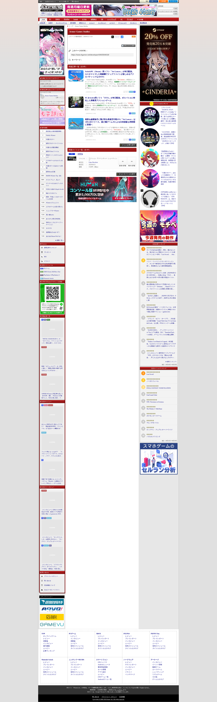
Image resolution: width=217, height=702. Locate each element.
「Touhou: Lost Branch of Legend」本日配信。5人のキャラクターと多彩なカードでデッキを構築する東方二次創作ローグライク (161, 344)
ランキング (173, 1)
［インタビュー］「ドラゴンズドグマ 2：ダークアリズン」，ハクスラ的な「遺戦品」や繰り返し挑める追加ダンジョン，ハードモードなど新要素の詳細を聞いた (52, 567)
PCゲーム (47, 268)
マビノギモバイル (153, 423)
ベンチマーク (130, 674)
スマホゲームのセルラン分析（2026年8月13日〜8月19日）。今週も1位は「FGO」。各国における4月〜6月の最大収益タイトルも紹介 (161, 275)
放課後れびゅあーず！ (53, 232)
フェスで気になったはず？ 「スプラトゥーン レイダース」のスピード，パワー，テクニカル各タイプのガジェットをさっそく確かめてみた (52, 454)
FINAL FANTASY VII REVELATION (159, 388)
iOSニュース (102, 662)
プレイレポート (103, 638)
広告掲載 (122, 696)
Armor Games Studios (51, 95)
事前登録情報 (103, 667)
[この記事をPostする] (112, 37)
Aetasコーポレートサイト (52, 589)
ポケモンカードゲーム (154, 416)
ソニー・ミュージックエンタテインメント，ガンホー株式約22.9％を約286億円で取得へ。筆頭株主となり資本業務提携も (161, 264)
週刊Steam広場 (50, 171)
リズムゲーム (157, 674)
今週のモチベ (50, 139)
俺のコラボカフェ (51, 193)
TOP (43, 20)
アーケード (155, 660)
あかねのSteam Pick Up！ (54, 236)
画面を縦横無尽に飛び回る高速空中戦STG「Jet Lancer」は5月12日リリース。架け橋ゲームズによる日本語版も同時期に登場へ (110, 122)
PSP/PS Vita (155, 634)
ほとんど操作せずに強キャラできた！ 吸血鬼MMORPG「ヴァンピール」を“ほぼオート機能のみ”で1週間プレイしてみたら (52, 426)
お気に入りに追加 (128, 45)
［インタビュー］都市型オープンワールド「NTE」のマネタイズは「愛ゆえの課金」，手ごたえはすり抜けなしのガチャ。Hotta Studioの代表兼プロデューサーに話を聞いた (161, 355)
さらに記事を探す (128, 145)
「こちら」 (119, 690)
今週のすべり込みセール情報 (54, 167)
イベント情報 (157, 665)
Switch (75, 19)
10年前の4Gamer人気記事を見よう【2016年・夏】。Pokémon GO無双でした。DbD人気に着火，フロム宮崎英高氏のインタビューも (52, 396)
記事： (58, 97)
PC (50, 19)
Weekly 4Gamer (50, 135)
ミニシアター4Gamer (52, 210)
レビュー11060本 (46, 15)
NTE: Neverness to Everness (155, 402)
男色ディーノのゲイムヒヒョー (54, 156)
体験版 (45, 641)
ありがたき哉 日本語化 (53, 218)
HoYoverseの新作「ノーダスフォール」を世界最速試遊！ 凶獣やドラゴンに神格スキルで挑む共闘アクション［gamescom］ (161, 309)
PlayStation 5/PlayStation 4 (52, 275)
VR (102, 19)
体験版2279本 (58, 15)
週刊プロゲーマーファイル (54, 143)
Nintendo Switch (48, 278)
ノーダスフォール (153, 381)
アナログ (130, 19)
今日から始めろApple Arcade (55, 189)
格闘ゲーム (156, 667)
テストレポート (131, 665)
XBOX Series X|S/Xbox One (52, 271)
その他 (154, 677)
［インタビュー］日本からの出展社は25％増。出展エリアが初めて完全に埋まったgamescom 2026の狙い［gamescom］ (52, 512)
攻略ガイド (82, 23)
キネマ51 (49, 228)
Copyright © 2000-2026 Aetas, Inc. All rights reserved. (108, 699)
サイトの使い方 (64, 1)
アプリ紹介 (102, 672)
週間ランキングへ (172, 361)
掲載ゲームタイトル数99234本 (51, 13)
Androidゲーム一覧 (105, 679)
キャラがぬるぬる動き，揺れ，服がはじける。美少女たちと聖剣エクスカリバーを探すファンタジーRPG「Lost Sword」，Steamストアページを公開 (161, 252)
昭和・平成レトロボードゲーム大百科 (54, 198)
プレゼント (133, 23)
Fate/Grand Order (152, 395)
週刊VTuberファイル (52, 151)
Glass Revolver (93, 162)
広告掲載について (49, 585)
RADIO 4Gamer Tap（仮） (54, 175)
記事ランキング (49, 651)
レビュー (92, 23)
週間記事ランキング (50, 247)
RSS (41, 1)
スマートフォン (102, 660)
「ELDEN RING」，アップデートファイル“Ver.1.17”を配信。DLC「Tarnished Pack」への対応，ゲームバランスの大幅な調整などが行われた (161, 332)
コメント (117, 37)
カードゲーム (157, 669)
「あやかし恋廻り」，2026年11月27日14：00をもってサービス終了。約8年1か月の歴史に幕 (161, 298)
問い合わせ (75, 1)
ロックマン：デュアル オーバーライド (160, 430)
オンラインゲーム (61, 23)
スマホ (84, 19)
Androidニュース (104, 665)
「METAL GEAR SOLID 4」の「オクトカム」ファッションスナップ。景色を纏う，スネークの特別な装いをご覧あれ (52, 341)
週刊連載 (73, 23)
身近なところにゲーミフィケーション (54, 223)
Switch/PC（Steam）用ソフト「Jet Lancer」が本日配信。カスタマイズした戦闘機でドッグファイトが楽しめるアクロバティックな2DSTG (109, 74)
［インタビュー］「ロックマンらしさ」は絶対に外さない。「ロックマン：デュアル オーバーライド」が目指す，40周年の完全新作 (52, 539)
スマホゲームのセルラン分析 (54, 161)
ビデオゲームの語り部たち (54, 206)
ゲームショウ (122, 23)
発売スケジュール (77, 646)
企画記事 (42, 23)
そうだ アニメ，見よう (53, 179)
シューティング (158, 672)
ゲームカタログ (158, 679)
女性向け (94, 19)
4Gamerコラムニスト (52, 202)
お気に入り (153, 1)
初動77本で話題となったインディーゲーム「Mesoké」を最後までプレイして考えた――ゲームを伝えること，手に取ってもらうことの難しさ (52, 481)
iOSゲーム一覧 (103, 677)
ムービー (112, 23)
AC (121, 19)
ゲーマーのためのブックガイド (54, 184)
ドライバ (47, 261)
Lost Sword (150, 374)
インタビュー (102, 23)
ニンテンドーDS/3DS (76, 660)
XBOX (57, 19)
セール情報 (102, 669)
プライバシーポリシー (51, 576)
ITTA (80, 154)
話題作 (50, 23)
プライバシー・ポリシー (109, 696)
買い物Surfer (50, 214)
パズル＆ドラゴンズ (153, 436)
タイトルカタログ (77, 648)
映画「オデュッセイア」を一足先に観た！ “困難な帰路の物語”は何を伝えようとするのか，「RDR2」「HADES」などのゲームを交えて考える (52, 368)
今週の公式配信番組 (52, 147)
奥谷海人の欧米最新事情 (53, 131)
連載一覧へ (60, 240)
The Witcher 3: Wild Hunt (154, 409)
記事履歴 (163, 1)
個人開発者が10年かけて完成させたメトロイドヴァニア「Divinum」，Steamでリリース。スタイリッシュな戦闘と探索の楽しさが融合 (161, 286)
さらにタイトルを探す (127, 174)
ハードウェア (111, 19)
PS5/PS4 (66, 19)
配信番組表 (143, 23)
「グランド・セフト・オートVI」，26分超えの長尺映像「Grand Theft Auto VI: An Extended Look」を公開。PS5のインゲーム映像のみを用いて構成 (161, 321)
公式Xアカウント (50, 1)
